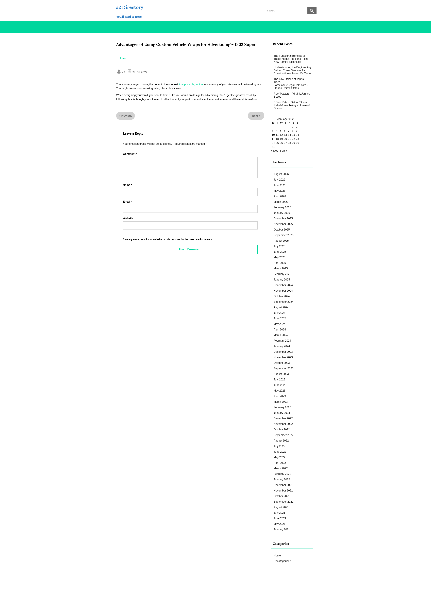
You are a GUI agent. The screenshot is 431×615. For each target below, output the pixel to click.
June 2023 (280, 385)
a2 (123, 72)
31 (273, 147)
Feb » (283, 150)
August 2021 (281, 507)
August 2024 (281, 307)
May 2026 (279, 190)
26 (281, 143)
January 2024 (282, 346)
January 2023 (282, 412)
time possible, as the (190, 84)
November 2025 (283, 224)
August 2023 (281, 374)
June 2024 (280, 318)
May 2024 (279, 324)
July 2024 (279, 312)
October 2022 (282, 429)
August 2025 (281, 240)
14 (289, 134)
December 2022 (283, 418)
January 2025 (282, 279)
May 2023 (279, 390)
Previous (126, 115)
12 (281, 134)
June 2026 (280, 185)
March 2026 (281, 201)
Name (127, 185)
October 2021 (282, 496)
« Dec (274, 150)
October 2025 (282, 229)
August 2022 (281, 440)
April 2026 (280, 196)
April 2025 (280, 262)
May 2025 (279, 257)
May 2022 (279, 457)
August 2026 (281, 174)
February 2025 (282, 274)
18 (277, 138)
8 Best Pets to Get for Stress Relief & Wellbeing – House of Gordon (292, 105)
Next (255, 115)
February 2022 (282, 473)
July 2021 (279, 512)
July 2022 (279, 446)
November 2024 (283, 290)
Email (127, 201)
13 (285, 134)
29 (293, 143)
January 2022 (282, 479)
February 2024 (282, 340)
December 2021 (283, 485)
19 (281, 138)
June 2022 (280, 451)
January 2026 (282, 213)
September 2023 (283, 368)
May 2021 (279, 523)
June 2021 (280, 518)
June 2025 (280, 251)
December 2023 (283, 351)
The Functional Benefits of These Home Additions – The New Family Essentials (291, 58)
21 (289, 138)
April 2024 (280, 329)
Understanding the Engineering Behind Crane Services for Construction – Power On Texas (292, 70)
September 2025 (283, 235)
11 (277, 134)
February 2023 (282, 407)
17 (273, 138)
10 (273, 134)
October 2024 (282, 296)
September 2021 (283, 501)
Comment (130, 153)
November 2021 (283, 490)
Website (128, 218)
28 (289, 143)
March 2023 (281, 401)
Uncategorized (282, 561)
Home (122, 58)
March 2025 (281, 268)
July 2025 (279, 246)
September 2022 (283, 435)
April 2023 (280, 396)
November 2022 (283, 424)
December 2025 (283, 218)
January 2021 (282, 529)
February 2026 (282, 207)
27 (285, 143)
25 (277, 143)
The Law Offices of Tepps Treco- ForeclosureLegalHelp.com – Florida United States (291, 84)
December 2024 (283, 285)
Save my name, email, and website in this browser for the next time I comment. (168, 239)
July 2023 (279, 379)
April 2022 (280, 462)
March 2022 (281, 468)
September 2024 (283, 301)
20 (285, 138)
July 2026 (279, 179)
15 (293, 134)
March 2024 (281, 335)
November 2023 (283, 357)
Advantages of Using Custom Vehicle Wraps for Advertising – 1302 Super (186, 44)
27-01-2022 (139, 72)
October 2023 (282, 362)
